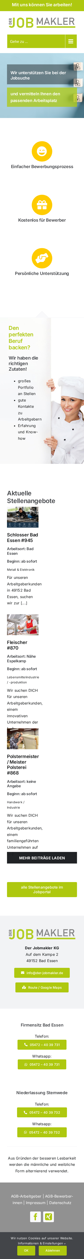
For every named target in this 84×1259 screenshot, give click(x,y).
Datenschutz (60, 1202)
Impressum (36, 1202)
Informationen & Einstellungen (41, 1243)
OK (26, 1250)
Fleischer (17, 645)
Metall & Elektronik (21, 569)
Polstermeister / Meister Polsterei (23, 765)
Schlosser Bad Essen (22, 537)
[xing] (48, 1216)
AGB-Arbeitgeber (26, 1196)
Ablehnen (53, 1250)
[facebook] (35, 1216)
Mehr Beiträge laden (42, 858)
